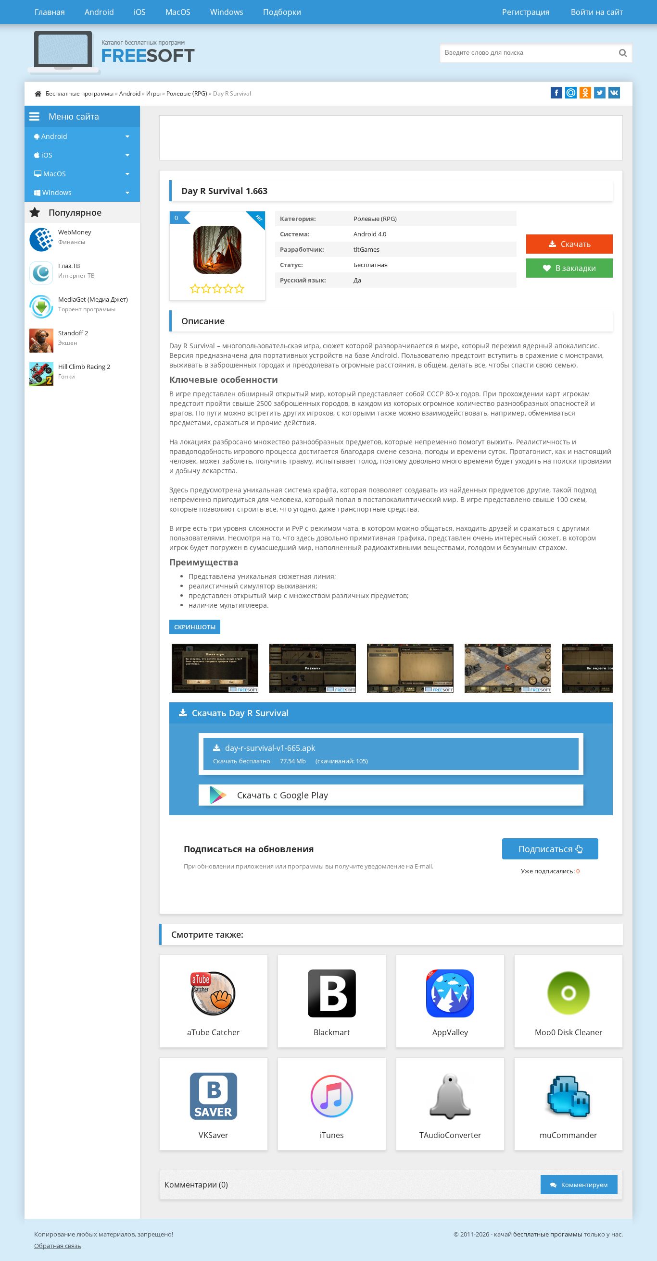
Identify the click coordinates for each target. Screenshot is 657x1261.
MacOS (177, 12)
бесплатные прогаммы (547, 1234)
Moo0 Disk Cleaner (569, 1032)
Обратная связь (57, 1245)
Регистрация (526, 12)
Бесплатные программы (80, 93)
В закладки (576, 268)
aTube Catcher (213, 1032)
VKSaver (213, 1135)
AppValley (450, 1032)
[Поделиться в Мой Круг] (571, 92)
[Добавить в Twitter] (600, 92)
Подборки (282, 12)
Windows (226, 12)
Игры (153, 93)
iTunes (332, 1135)
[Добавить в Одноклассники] (585, 92)
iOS (140, 12)
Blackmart (332, 1032)
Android (99, 12)
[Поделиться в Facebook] (556, 92)
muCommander (568, 1135)
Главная (50, 12)
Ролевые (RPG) (186, 93)
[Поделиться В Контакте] (614, 92)
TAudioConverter (450, 1135)
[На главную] (121, 53)
